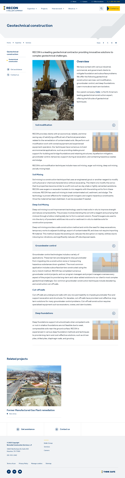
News (74, 1)
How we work (57, 8)
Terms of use (11, 463)
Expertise (31, 8)
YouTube (20, 472)
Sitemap (48, 463)
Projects (44, 8)
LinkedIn (14, 472)
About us (71, 8)
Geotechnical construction (13, 61)
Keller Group (48, 443)
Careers (84, 1)
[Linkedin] (111, 42)
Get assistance (16, 69)
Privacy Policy (23, 463)
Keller (98, 92)
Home (9, 42)
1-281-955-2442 (114, 1)
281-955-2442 (12, 455)
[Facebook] (103, 42)
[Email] (116, 42)
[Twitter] (107, 42)
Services (28, 42)
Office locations (98, 1)
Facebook (9, 472)
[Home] (13, 8)
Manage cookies (36, 463)
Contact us (114, 8)
